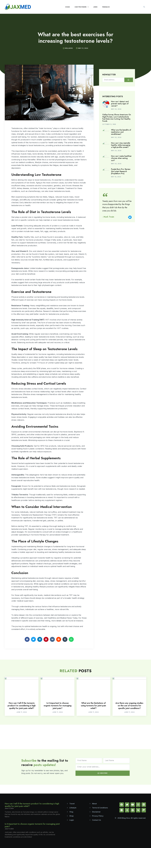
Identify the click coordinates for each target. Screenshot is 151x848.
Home (67, 7)
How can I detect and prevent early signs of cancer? (120, 103)
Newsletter (109, 75)
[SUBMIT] (128, 80)
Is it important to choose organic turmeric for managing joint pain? (57, 706)
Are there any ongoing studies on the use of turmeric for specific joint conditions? (129, 706)
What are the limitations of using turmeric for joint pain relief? (93, 706)
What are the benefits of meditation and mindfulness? (121, 132)
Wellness (69, 48)
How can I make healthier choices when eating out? (121, 158)
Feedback (106, 7)
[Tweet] (130, 217)
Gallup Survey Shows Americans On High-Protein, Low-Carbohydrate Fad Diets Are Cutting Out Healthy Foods (116, 117)
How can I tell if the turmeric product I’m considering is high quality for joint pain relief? (22, 706)
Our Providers (81, 7)
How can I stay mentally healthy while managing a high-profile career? (120, 145)
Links (95, 7)
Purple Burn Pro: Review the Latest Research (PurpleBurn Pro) (120, 171)
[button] (144, 6)
